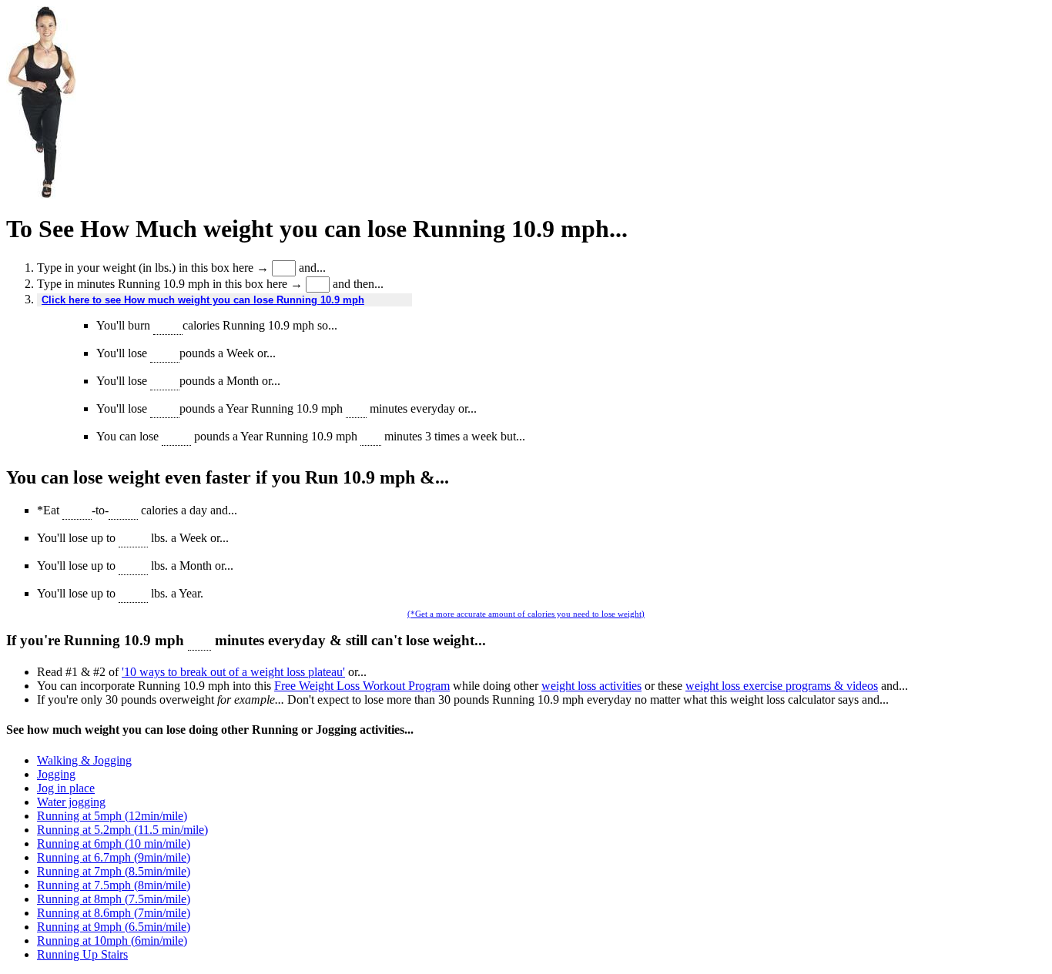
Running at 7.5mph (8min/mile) (113, 885)
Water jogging (71, 801)
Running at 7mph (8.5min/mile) (113, 871)
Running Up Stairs (82, 954)
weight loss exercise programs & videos (781, 685)
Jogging (56, 774)
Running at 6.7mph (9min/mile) (113, 857)
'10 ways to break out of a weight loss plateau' (233, 671)
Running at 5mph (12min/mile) (112, 815)
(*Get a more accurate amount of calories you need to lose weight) (526, 613)
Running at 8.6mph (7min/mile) (113, 912)
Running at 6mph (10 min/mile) (113, 843)
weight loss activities (591, 685)
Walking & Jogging (84, 760)
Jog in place (66, 788)
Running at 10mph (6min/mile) (112, 940)
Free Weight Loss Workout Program (362, 685)
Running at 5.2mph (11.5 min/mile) (122, 829)
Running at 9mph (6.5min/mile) (113, 926)
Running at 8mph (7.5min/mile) (113, 898)
